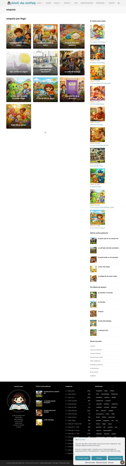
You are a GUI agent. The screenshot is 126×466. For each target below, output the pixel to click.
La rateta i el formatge (97, 63)
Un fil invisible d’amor (97, 104)
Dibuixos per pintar (96, 357)
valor (115, 437)
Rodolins (93, 376)
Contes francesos (72, 414)
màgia (104, 424)
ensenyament (100, 414)
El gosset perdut (95, 187)
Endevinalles (94, 368)
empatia (110, 410)
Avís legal (55, 463)
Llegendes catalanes (73, 453)
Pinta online (94, 372)
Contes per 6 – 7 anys (73, 433)
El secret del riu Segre (97, 228)
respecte (98, 430)
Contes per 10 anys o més (75, 424)
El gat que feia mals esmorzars (100, 83)
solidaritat (99, 434)
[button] (118, 2)
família (98, 417)
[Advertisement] (45, 152)
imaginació (106, 420)
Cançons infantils (96, 350)
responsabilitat (107, 430)
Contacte (18, 427)
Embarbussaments (96, 365)
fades (113, 414)
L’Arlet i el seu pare (96, 125)
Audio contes (18, 423)
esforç (107, 414)
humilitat (98, 420)
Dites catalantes (18, 419)
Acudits (92, 346)
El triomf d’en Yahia (96, 166)
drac (97, 410)
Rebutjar (99, 458)
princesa (110, 427)
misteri (98, 424)
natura (110, 424)
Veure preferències (115, 458)
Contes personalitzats (73, 447)
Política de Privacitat (101, 462)
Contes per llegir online (18, 415)
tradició (114, 434)
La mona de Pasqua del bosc (99, 145)
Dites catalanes (95, 361)
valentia (109, 437)
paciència (98, 427)
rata (116, 427)
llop (117, 420)
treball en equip (100, 437)
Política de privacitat (46, 463)
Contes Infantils (95, 353)
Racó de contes (17, 463)
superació (106, 434)
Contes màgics (72, 420)
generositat (111, 417)
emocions (103, 410)
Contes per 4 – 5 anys (73, 430)
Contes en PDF (19, 421)
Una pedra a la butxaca (98, 42)
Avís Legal (110, 462)
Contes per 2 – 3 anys (73, 427)
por (104, 427)
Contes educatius (72, 410)
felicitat (104, 417)
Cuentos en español (18, 425)
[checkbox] (122, 462)
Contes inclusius (72, 417)
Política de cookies (90, 462)
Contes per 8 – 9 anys (73, 437)
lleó (112, 420)
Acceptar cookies (82, 458)
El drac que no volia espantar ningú (102, 207)
